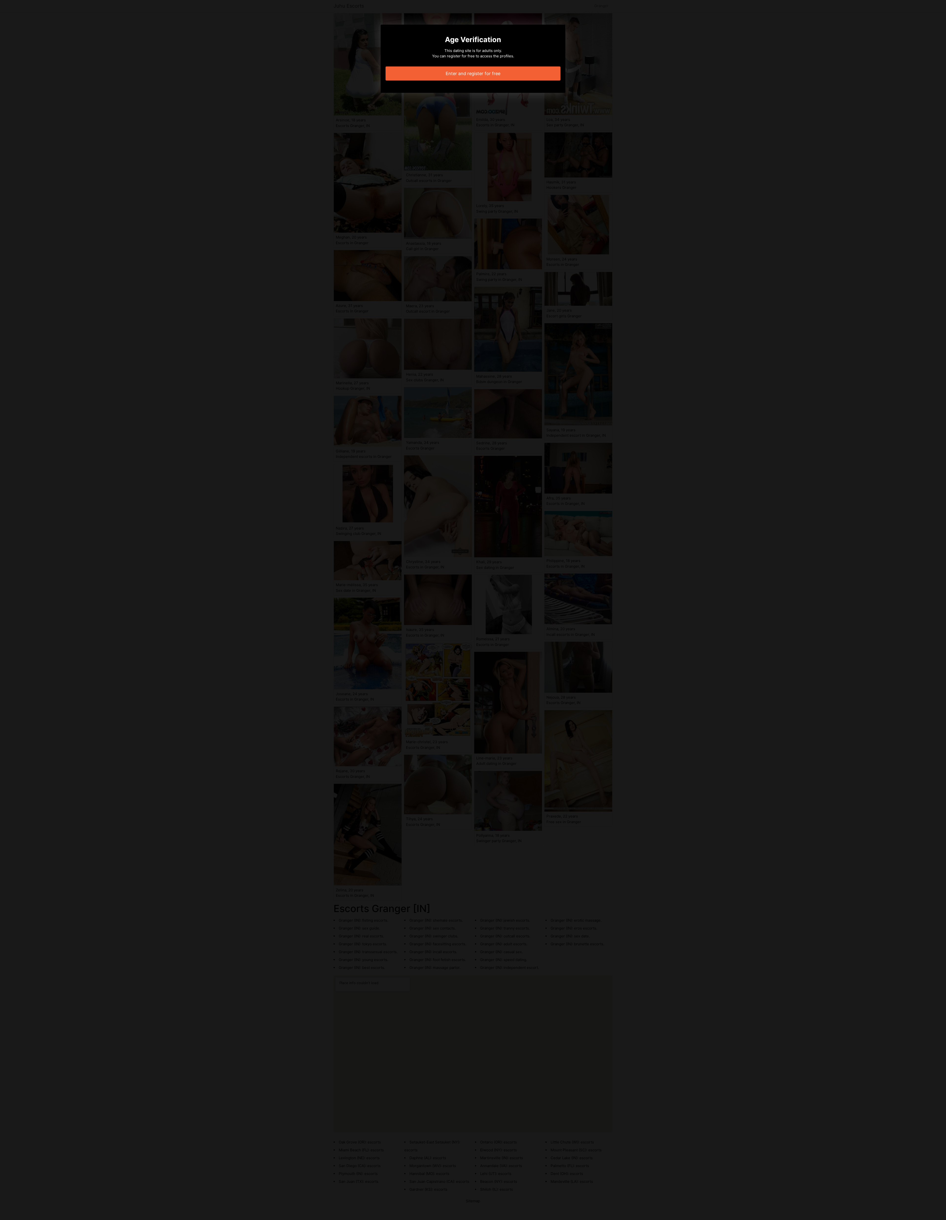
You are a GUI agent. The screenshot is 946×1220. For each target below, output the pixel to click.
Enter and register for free (473, 73)
